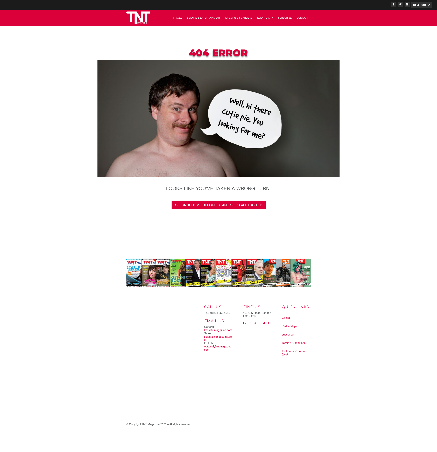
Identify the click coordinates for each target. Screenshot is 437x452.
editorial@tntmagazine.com (218, 348)
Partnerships (289, 326)
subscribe (288, 334)
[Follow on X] (252, 335)
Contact (302, 17)
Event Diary (265, 17)
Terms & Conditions (294, 343)
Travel (177, 17)
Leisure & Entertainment (203, 17)
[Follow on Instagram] (259, 335)
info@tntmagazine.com (218, 330)
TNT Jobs (288, 351)
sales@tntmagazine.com (218, 338)
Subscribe (285, 17)
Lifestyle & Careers (238, 17)
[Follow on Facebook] (246, 335)
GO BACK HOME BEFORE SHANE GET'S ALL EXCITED (218, 204)
